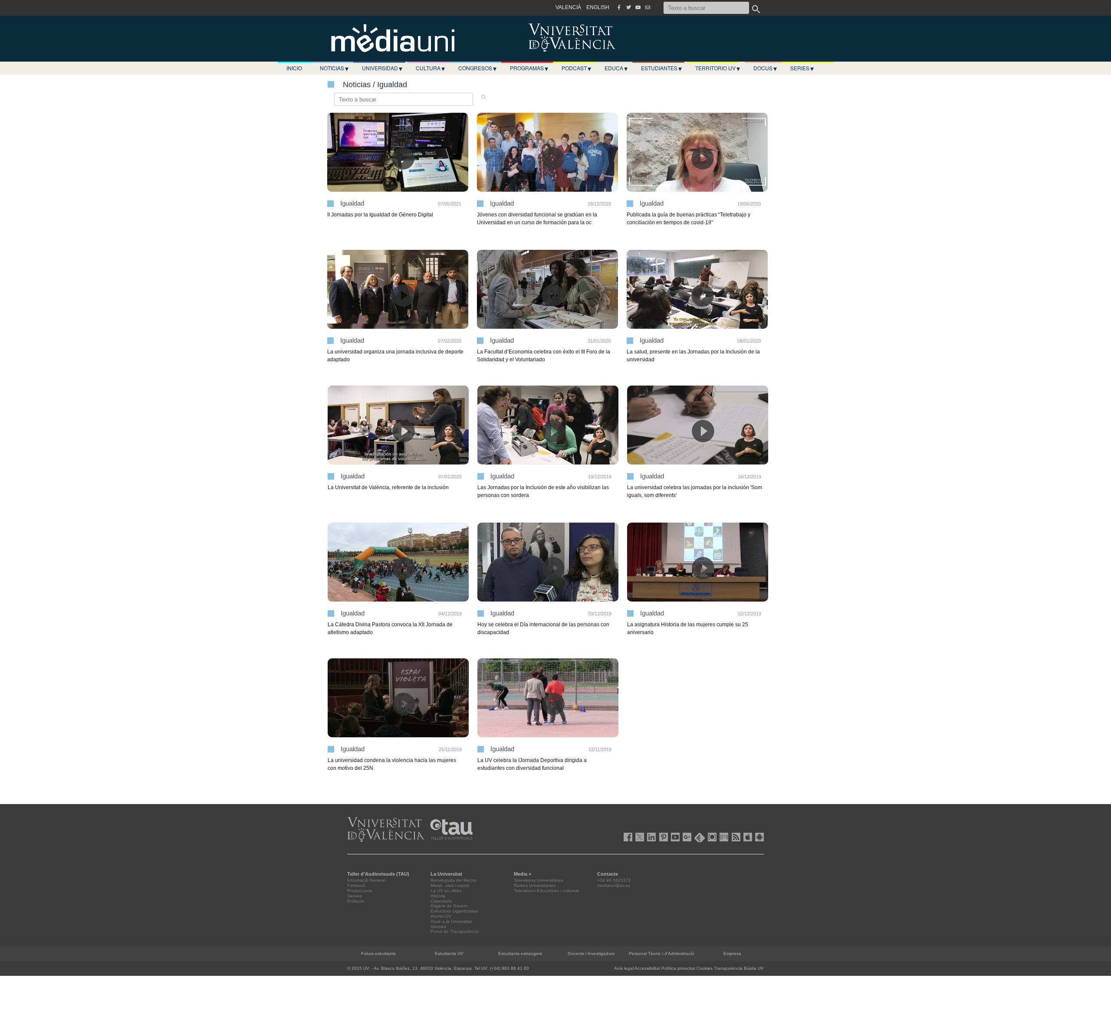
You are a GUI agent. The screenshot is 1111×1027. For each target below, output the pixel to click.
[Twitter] (628, 7)
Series (802, 68)
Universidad (382, 68)
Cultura (430, 68)
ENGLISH (597, 7)
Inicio (294, 68)
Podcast (576, 68)
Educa (616, 68)
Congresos (477, 68)
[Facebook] (619, 7)
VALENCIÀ (568, 7)
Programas (529, 68)
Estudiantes (661, 68)
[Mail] (647, 7)
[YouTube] (638, 7)
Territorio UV (717, 68)
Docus (765, 68)
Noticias (334, 68)
